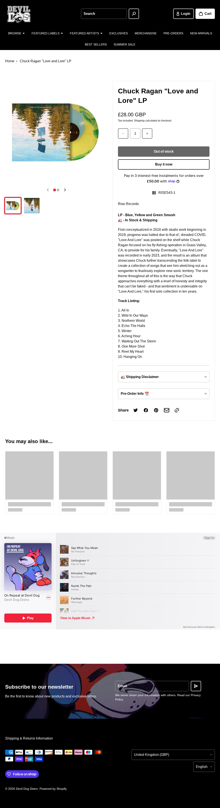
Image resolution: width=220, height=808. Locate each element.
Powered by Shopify (53, 788)
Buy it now (163, 164)
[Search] (134, 14)
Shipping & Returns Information (29, 738)
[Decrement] (123, 133)
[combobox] (104, 14)
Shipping (139, 120)
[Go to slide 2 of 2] (32, 205)
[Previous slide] (48, 190)
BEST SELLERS (96, 44)
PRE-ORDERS (173, 33)
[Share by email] (166, 410)
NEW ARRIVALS (201, 33)
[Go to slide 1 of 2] (13, 205)
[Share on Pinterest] (156, 410)
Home (9, 61)
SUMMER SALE (124, 44)
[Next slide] (65, 190)
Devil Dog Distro (27, 788)
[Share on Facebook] (146, 410)
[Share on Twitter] (135, 410)
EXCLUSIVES (118, 33)
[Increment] (147, 133)
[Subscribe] (196, 686)
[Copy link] (177, 410)
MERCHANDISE (146, 33)
